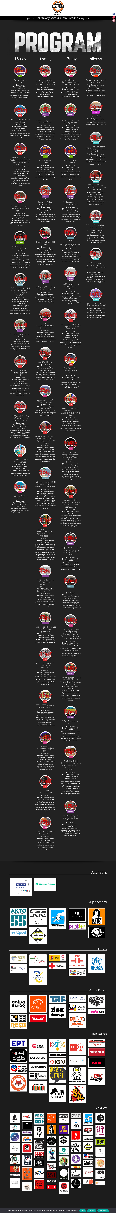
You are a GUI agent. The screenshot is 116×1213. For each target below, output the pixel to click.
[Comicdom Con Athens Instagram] (113, 17)
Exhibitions (36, 18)
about (59, 17)
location (48, 17)
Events (59, 18)
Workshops (72, 18)
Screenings (81, 18)
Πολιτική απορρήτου (103, 1210)
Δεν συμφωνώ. (92, 1210)
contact (64, 17)
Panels (65, 18)
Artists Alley (45, 18)
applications (40, 17)
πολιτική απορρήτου (73, 17)
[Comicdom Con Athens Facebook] (113, 14)
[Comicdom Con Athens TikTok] (113, 20)
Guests (29, 18)
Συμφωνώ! (82, 1210)
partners (54, 17)
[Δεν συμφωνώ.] (114, 1210)
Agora (53, 18)
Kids (87, 18)
